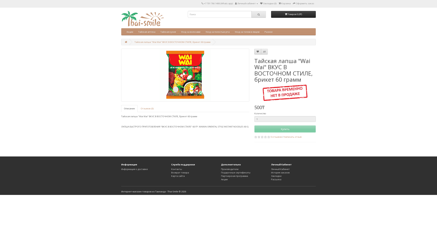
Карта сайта (178, 175)
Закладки (276, 175)
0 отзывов (276, 136)
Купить (285, 129)
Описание (129, 108)
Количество (260, 113)
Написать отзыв (293, 136)
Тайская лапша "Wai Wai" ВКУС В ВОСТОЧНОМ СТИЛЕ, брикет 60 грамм (172, 42)
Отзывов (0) (147, 108)
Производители (229, 169)
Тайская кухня (168, 31)
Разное (269, 31)
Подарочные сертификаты (235, 172)
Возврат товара (180, 172)
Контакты (176, 169)
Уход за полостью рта (218, 31)
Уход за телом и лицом (247, 31)
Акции (129, 31)
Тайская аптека (146, 31)
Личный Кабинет (280, 169)
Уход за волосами (190, 31)
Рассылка (276, 179)
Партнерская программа (234, 175)
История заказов (280, 172)
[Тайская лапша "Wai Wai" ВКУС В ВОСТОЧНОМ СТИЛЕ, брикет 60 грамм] (185, 75)
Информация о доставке (134, 169)
